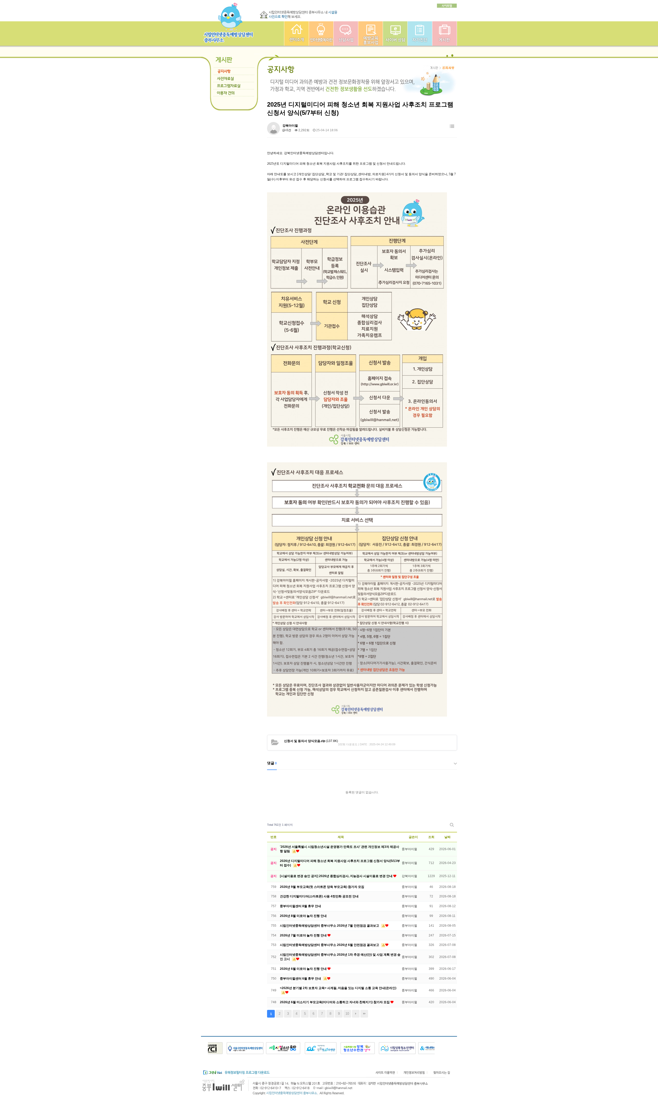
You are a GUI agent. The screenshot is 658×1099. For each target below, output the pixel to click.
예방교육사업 (370, 33)
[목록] (452, 126)
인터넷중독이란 (321, 33)
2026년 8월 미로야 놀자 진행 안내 (303, 916)
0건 (288, 130)
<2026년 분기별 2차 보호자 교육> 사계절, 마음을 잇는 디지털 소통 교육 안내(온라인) (338, 988)
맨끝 (364, 1014)
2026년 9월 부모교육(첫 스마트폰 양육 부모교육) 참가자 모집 (322, 887)
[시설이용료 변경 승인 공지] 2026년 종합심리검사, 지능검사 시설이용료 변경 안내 (336, 876)
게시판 (444, 33)
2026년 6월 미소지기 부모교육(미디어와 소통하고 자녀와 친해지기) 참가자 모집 (335, 1002)
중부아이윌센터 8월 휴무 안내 (300, 906)
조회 (431, 837)
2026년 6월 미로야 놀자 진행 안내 (303, 969)
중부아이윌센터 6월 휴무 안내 (301, 978)
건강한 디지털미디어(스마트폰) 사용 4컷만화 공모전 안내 (319, 896)
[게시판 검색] (451, 824)
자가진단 (420, 33)
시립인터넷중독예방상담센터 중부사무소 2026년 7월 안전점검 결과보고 (330, 925)
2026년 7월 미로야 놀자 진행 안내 (303, 935)
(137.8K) (311, 741)
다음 (356, 1014)
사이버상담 (395, 33)
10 (347, 1014)
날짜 (447, 837)
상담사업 (346, 33)
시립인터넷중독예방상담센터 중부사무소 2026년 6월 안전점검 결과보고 (330, 945)
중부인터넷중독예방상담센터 (296, 33)
